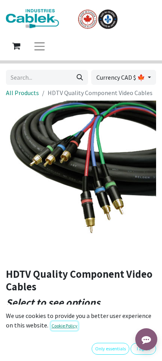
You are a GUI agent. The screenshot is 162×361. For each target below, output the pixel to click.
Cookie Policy (64, 326)
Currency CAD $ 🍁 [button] (121, 77)
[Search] (80, 77)
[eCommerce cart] (16, 46)
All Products (22, 93)
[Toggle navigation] (39, 46)
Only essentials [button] (110, 349)
